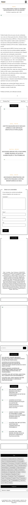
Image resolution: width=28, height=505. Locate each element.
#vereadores (4, 480)
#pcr (18, 474)
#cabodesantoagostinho (11, 461)
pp (2, 482)
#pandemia (8, 474)
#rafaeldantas (21, 476)
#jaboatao (4, 469)
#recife (3, 478)
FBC (10, 480)
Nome (4, 212)
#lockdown (21, 469)
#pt (15, 476)
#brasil (3, 461)
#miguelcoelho (12, 471)
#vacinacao (23, 478)
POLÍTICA (11, 149)
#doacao (3, 465)
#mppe (18, 471)
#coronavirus (11, 463)
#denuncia (24, 463)
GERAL (11, 123)
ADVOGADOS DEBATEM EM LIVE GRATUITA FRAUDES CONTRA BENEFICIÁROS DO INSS (14, 179)
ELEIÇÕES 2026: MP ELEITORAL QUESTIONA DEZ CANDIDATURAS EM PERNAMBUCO (13, 375)
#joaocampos (10, 469)
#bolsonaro (20, 458)
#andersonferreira (12, 458)
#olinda (23, 471)
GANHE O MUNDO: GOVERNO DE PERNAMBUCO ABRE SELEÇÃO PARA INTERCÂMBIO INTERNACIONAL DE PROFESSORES (12, 370)
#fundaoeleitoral (5, 467)
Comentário (5, 196)
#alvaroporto (4, 458)
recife (5, 482)
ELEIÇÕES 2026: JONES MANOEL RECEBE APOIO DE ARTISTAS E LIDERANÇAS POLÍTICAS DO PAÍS (13, 379)
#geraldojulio (13, 467)
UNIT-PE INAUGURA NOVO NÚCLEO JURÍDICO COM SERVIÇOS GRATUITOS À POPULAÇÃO (14, 127)
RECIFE (14, 6)
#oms (3, 474)
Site (3, 222)
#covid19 (18, 463)
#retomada (8, 478)
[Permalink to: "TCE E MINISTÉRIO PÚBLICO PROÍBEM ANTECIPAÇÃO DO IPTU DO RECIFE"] (14, 23)
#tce (18, 478)
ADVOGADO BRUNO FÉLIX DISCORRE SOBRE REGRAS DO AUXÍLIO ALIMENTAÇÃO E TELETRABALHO (14, 153)
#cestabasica (4, 463)
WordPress (14, 502)
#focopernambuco (22, 465)
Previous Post (6, 101)
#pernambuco (5, 476)
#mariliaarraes (5, 471)
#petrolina (11, 476)
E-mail (4, 217)
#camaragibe (21, 461)
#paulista (14, 474)
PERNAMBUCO (15, 480)
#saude (14, 478)
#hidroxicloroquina (21, 467)
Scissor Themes (13, 501)
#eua (16, 465)
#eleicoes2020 (10, 465)
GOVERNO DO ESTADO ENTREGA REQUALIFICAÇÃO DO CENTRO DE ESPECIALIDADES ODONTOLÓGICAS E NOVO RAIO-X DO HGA (14, 364)
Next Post (23, 101)
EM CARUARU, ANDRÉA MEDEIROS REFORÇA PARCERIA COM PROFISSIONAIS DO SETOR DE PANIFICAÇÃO (13, 359)
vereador (10, 482)
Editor (9, 12)
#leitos (16, 469)
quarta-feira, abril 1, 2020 (16, 12)
